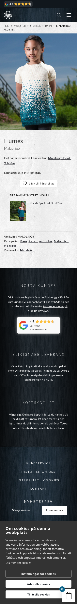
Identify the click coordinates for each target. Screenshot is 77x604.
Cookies (51, 480)
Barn (48, 25)
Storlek (35, 25)
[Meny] (69, 15)
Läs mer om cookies (18, 563)
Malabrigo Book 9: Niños (46, 203)
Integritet (28, 480)
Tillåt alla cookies (38, 594)
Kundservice (38, 463)
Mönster (20, 25)
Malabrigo (61, 241)
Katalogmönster (40, 241)
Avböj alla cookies (38, 584)
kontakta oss (30, 428)
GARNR (8, 15)
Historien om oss (38, 471)
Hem (6, 25)
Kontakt (38, 488)
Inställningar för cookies (38, 573)
